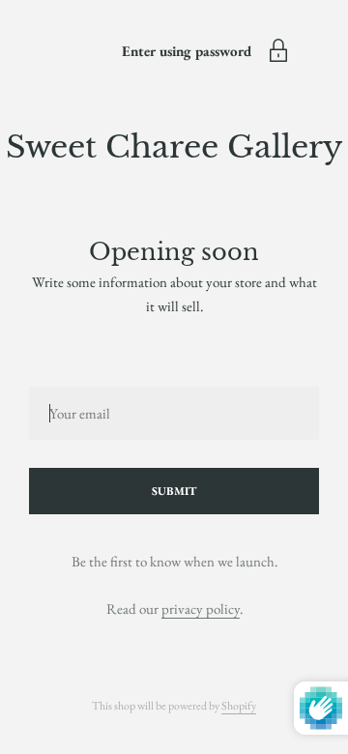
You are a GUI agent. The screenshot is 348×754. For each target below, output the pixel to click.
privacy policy (200, 608)
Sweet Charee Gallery (174, 147)
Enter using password (186, 51)
